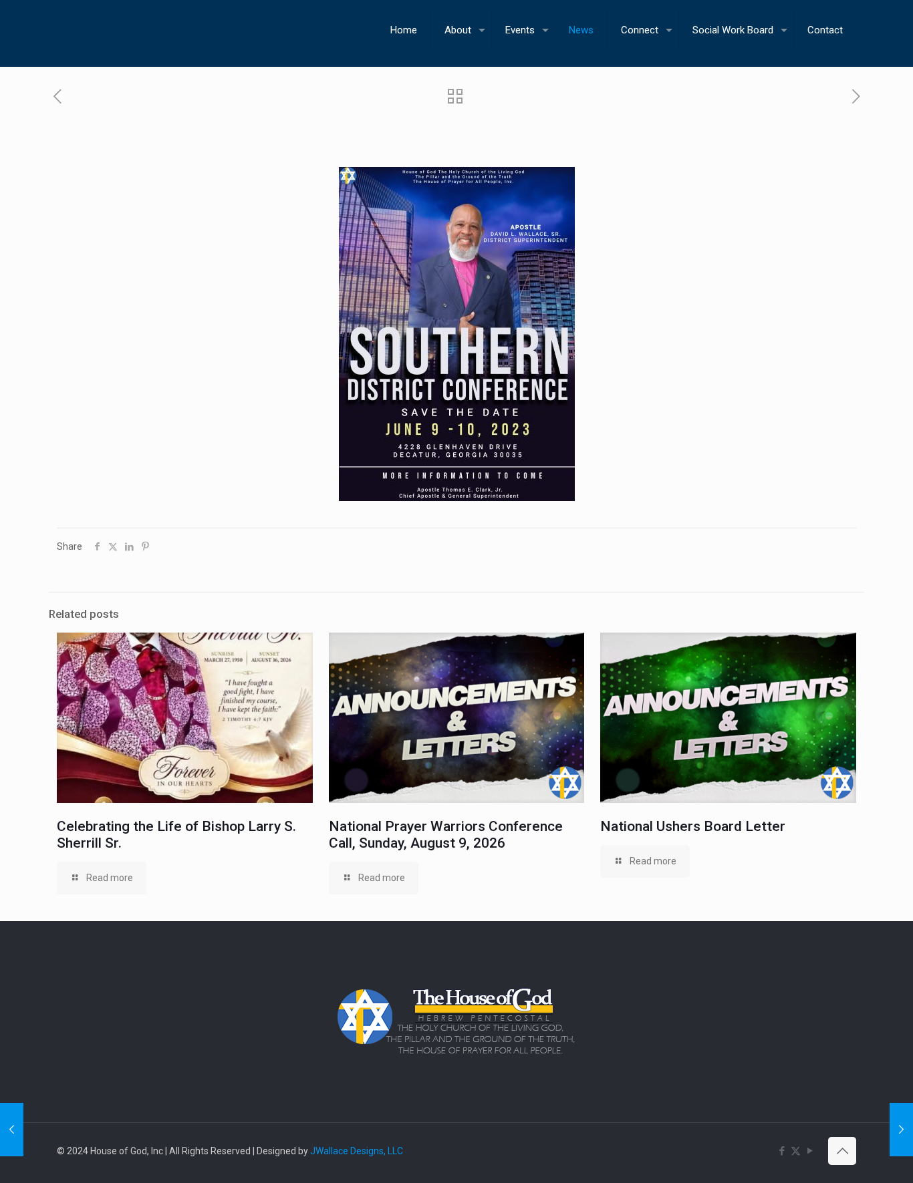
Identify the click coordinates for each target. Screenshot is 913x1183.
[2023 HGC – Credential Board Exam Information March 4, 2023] (901, 1129)
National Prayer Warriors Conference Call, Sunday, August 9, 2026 (446, 834)
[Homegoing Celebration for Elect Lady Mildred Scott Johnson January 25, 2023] (11, 1129)
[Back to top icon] (842, 1151)
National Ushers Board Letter (692, 826)
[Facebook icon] (782, 1151)
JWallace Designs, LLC (356, 1151)
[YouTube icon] (810, 1151)
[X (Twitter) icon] (796, 1151)
